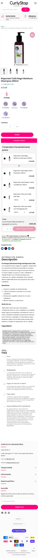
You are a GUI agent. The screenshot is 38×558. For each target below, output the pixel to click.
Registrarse (19, 507)
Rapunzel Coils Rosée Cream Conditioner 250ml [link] (23, 183)
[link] (9, 159)
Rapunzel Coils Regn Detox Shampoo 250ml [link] (23, 172)
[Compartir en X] (5, 248)
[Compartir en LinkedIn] (9, 248)
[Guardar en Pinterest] (12, 248)
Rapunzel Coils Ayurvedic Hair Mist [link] (22, 195)
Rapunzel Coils (9, 84)
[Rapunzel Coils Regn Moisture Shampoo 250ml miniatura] (4, 71)
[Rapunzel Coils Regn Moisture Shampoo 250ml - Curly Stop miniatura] (23, 71)
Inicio (2, 26)
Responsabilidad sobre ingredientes (18, 406)
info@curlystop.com (12, 463)
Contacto (23, 551)
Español (18, 519)
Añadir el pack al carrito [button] (24, 229)
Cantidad (4, 122)
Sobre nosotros (10, 551)
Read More (10, 425)
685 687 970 (10, 459)
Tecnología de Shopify (19, 555)
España (18, 524)
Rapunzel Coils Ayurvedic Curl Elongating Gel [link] (22, 207)
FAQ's (33, 551)
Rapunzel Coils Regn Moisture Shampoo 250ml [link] (22, 157)
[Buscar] (25, 9)
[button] (4, 229)
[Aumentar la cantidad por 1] (17, 126)
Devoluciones (11, 370)
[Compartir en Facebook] (2, 248)
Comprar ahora (19, 140)
